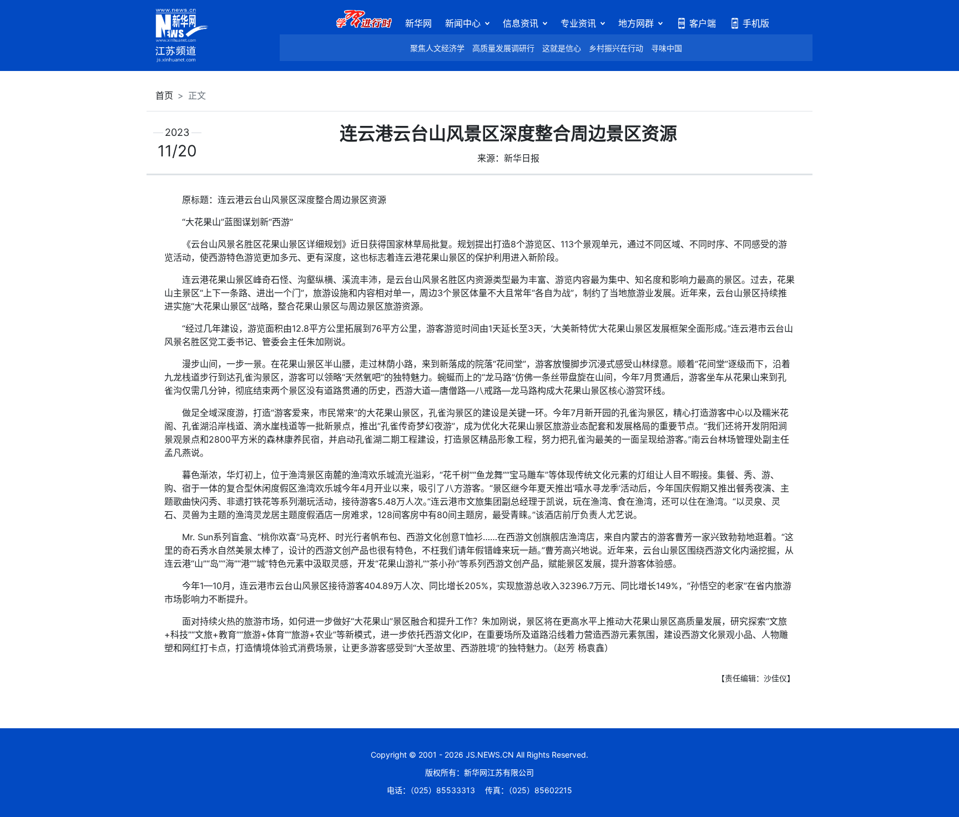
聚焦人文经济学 (437, 48)
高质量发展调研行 (503, 48)
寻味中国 (666, 48)
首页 (164, 95)
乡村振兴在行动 (616, 48)
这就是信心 (561, 48)
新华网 (418, 23)
